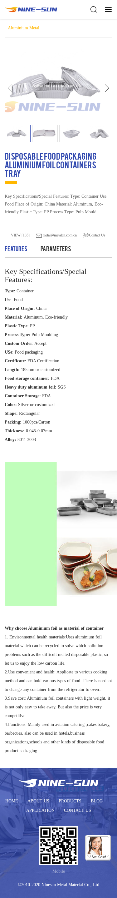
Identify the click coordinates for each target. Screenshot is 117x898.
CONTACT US (77, 810)
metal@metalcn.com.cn (59, 235)
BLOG (97, 801)
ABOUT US (38, 801)
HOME (11, 801)
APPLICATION (40, 810)
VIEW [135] (20, 235)
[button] (107, 88)
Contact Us (97, 235)
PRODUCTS (70, 801)
